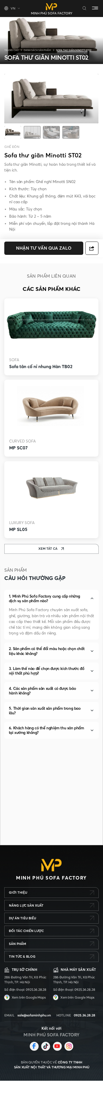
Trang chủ (11, 50)
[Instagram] (68, 1046)
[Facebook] (34, 1046)
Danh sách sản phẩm (37, 50)
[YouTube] (57, 1046)
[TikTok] (45, 1046)
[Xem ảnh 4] (70, 132)
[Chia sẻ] (92, 248)
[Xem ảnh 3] (51, 132)
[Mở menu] (95, 8)
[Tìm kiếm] (84, 8)
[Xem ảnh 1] (12, 132)
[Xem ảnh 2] (32, 132)
